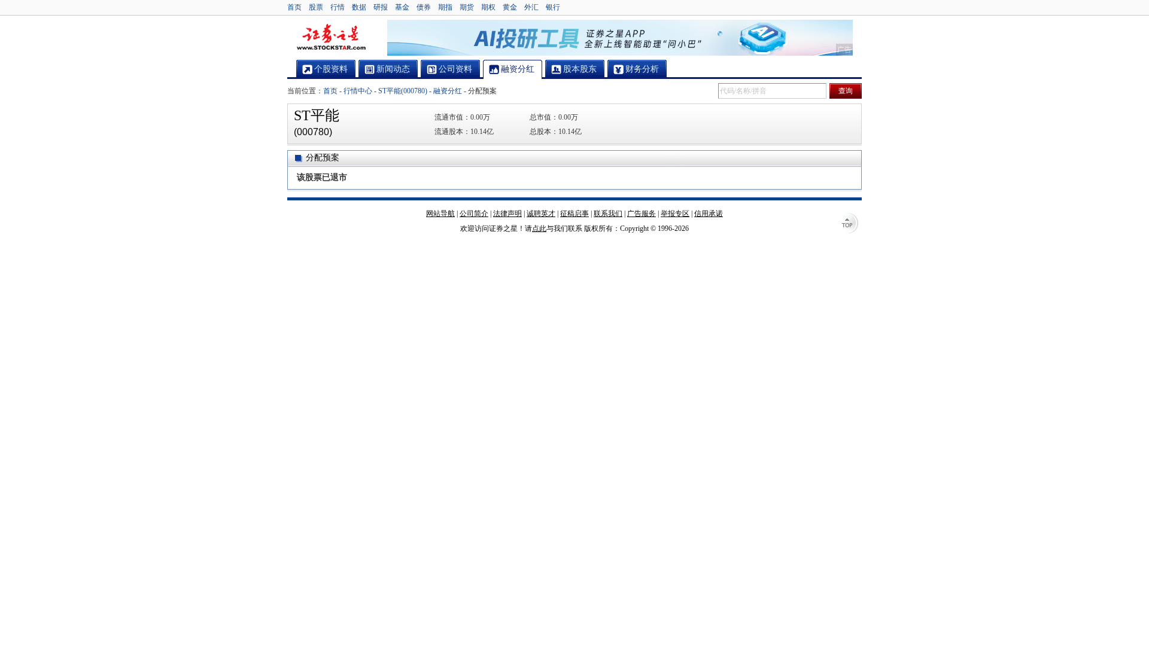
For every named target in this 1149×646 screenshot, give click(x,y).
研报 (380, 7)
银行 (553, 7)
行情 (337, 7)
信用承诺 (708, 213)
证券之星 (331, 38)
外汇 (531, 7)
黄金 (510, 7)
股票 (316, 7)
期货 (467, 7)
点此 (539, 228)
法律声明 (507, 213)
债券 (424, 7)
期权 (488, 7)
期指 (445, 7)
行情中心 (358, 91)
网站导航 (440, 213)
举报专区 (675, 213)
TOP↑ (850, 224)
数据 (359, 7)
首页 (294, 7)
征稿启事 (574, 213)
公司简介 (474, 213)
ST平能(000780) (402, 91)
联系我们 (608, 213)
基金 (402, 7)
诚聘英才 (541, 213)
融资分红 (447, 91)
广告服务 (641, 213)
